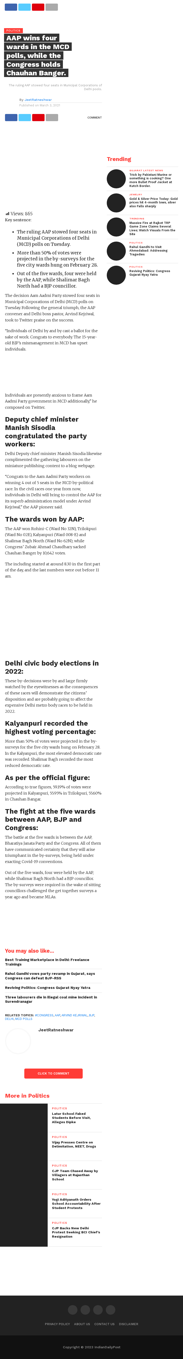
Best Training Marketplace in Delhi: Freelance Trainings (47, 962)
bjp (91, 1015)
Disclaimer (128, 1324)
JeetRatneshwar (38, 100)
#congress (44, 1015)
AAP (57, 1015)
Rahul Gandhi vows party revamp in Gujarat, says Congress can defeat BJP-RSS (50, 975)
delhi (9, 1019)
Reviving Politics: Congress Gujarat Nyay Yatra (47, 988)
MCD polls (23, 1019)
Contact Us (104, 1324)
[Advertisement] (53, 168)
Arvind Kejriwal (74, 1015)
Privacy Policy (57, 1324)
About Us (82, 1324)
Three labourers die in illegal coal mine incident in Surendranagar (51, 999)
